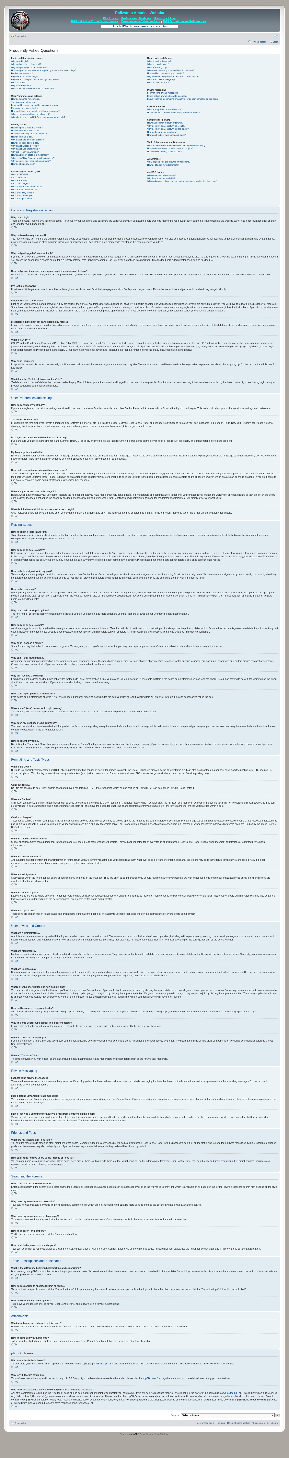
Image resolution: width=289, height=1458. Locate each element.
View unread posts (205, 1423)
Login (275, 42)
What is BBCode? (19, 174)
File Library (110, 18)
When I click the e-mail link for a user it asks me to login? (38, 117)
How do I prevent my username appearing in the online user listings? (43, 70)
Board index (20, 36)
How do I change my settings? (25, 99)
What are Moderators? (158, 64)
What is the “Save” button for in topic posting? (32, 158)
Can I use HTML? (19, 177)
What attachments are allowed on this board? (168, 162)
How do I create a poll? (22, 137)
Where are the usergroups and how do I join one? (170, 70)
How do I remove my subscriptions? (164, 151)
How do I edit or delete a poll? (25, 143)
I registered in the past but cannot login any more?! (35, 79)
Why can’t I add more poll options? (27, 139)
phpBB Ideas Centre (153, 1378)
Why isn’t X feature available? (161, 178)
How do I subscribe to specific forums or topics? (170, 148)
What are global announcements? (27, 186)
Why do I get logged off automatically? (29, 67)
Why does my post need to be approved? (31, 161)
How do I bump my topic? (23, 164)
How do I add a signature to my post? (29, 133)
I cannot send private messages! (163, 93)
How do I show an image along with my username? (35, 111)
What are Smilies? (19, 180)
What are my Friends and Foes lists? (164, 109)
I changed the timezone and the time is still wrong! (34, 105)
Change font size (275, 35)
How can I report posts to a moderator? (30, 155)
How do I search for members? (162, 132)
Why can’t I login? (19, 61)
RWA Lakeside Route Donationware (94, 21)
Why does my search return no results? (166, 126)
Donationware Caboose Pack (140, 21)
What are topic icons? (21, 198)
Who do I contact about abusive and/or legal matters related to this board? (182, 181)
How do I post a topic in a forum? (26, 127)
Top (16, 227)
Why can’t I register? (21, 85)
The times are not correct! (23, 102)
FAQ (254, 42)
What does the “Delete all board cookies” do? (32, 88)
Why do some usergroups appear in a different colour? (173, 76)
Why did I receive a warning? (25, 152)
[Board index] (20, 20)
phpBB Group (99, 1363)
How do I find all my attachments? (163, 165)
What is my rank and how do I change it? (30, 114)
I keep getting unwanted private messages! (167, 96)
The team (220, 1423)
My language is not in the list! (25, 108)
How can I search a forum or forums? (165, 123)
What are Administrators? (159, 61)
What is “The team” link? (158, 82)
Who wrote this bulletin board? (161, 175)
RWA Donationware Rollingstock (184, 21)
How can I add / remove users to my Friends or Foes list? (174, 112)
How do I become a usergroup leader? (165, 73)
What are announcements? (24, 189)
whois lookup (230, 1393)
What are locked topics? (22, 195)
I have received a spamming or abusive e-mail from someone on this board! (183, 99)
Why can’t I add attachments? (25, 149)
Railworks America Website (139, 13)
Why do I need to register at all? (26, 64)
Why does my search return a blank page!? (168, 129)
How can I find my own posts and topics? (166, 135)
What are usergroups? (158, 67)
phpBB (134, 1434)
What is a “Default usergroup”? (162, 79)
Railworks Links (165, 18)
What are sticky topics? (22, 192)
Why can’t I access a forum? (25, 146)
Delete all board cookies (238, 1423)
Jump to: (175, 1415)
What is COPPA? (19, 82)
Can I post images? (20, 183)
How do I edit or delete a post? (25, 130)
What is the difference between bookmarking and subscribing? (176, 145)
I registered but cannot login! (24, 76)
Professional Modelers (136, 18)
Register (264, 42)
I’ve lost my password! (22, 73)
